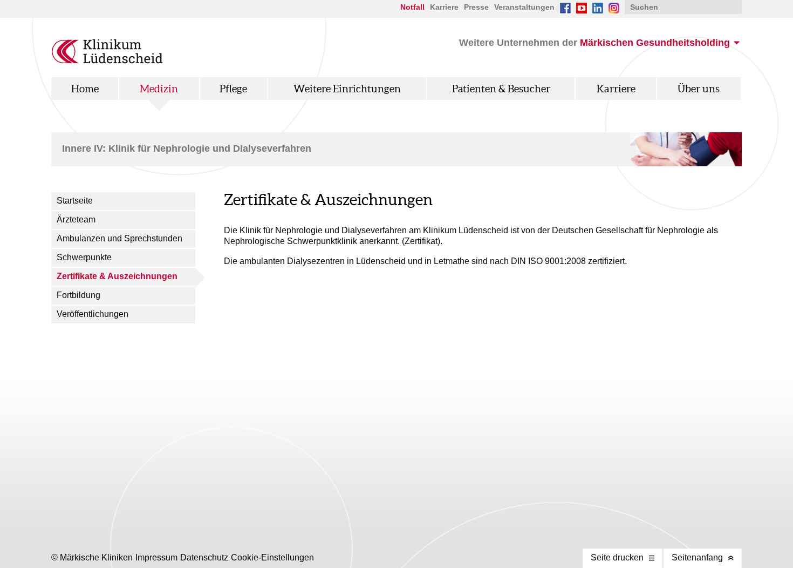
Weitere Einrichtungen (347, 88)
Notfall (412, 7)
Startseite (75, 200)
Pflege (233, 88)
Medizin (159, 88)
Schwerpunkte (84, 257)
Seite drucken (617, 557)
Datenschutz (204, 557)
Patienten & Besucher (501, 88)
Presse (476, 7)
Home (85, 88)
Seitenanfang (697, 557)
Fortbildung (78, 295)
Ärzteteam (76, 219)
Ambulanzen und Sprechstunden (119, 238)
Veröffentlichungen (92, 314)
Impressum (156, 557)
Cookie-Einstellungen (272, 557)
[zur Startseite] (107, 60)
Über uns (699, 88)
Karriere (444, 7)
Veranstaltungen (524, 7)
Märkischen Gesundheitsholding (655, 42)
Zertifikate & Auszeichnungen (117, 276)
